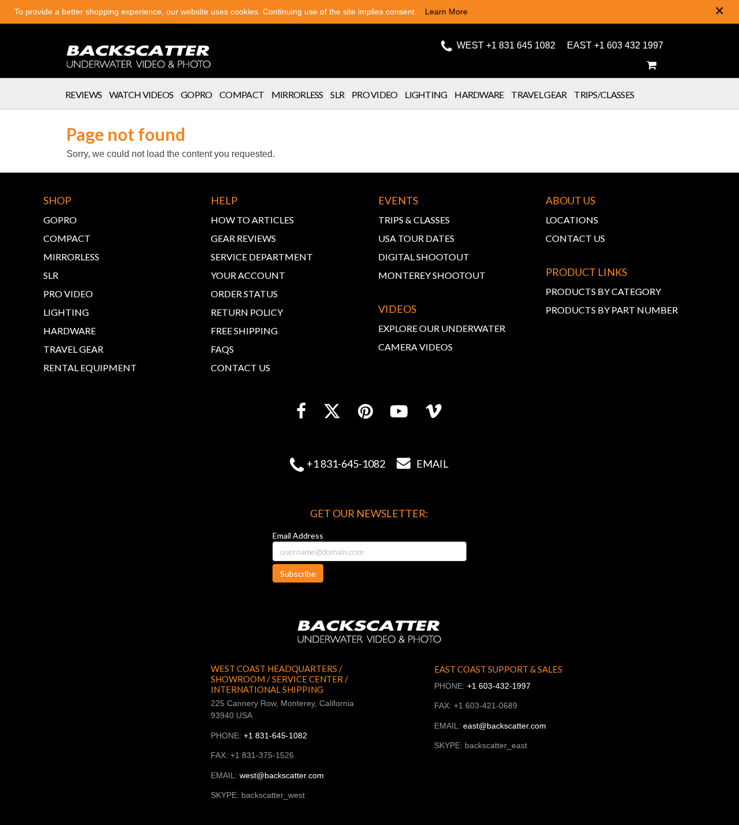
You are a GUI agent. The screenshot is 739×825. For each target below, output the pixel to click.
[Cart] (651, 65)
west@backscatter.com (282, 775)
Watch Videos (143, 94)
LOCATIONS (572, 219)
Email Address (298, 535)
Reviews (86, 94)
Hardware (481, 94)
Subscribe (298, 573)
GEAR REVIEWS (243, 238)
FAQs (222, 349)
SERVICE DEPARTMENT (262, 256)
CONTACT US (240, 367)
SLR (339, 94)
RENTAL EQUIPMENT (90, 367)
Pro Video (377, 94)
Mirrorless (300, 94)
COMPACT (67, 238)
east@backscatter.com (504, 725)
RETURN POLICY (247, 312)
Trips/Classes (606, 94)
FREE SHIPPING (244, 330)
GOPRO (60, 219)
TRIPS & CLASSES (414, 219)
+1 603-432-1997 (499, 685)
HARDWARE (69, 330)
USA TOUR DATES (416, 238)
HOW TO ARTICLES (252, 219)
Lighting (428, 94)
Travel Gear (541, 94)
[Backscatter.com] (138, 49)
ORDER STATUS (244, 293)
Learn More (446, 11)
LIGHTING (66, 312)
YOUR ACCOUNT (248, 275)
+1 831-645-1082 (346, 463)
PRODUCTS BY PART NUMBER (612, 309)
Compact (244, 94)
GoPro (199, 94)
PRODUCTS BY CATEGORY (603, 291)
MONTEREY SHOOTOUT (432, 275)
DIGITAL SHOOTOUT (423, 256)
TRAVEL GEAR (73, 349)
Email (423, 463)
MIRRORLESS (71, 256)
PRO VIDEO (68, 293)
